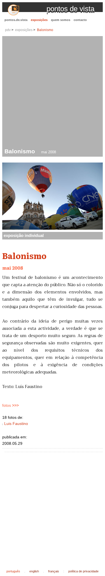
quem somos (60, 20)
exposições (39, 20)
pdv (8, 30)
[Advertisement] (52, 92)
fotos (10, 405)
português (13, 571)
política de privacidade (83, 571)
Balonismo (45, 30)
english (34, 571)
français (53, 571)
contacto (80, 20)
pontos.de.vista (15, 20)
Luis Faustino (16, 424)
